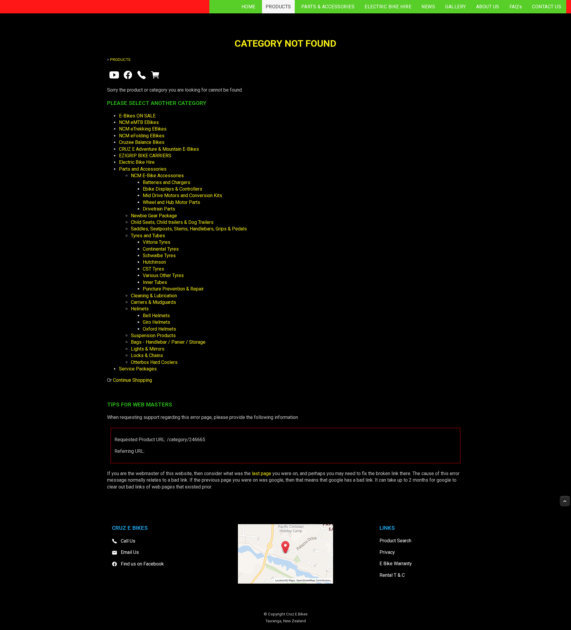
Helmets (140, 309)
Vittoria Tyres (156, 242)
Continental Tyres (161, 249)
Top (565, 501)
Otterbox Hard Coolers (154, 362)
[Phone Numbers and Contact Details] (141, 76)
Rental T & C (392, 575)
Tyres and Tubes (148, 235)
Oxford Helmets (159, 329)
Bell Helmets (156, 315)
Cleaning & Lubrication (154, 295)
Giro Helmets (156, 322)
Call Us (128, 541)
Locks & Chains (147, 355)
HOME (248, 7)
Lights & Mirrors (147, 349)
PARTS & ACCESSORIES (328, 7)
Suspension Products (153, 335)
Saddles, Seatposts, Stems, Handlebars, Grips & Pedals (189, 229)
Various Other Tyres (163, 275)
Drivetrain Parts (159, 209)
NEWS (428, 7)
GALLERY (455, 7)
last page (261, 473)
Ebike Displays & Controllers (172, 189)
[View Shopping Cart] (155, 76)
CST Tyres (153, 269)
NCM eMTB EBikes (139, 122)
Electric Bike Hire (137, 162)
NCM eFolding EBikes (141, 136)
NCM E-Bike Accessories (157, 175)
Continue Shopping (132, 380)
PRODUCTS (278, 7)
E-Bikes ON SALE (137, 116)
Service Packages (138, 369)
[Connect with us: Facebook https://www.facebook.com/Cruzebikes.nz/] (128, 76)
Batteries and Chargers (166, 182)
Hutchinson (154, 262)
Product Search (395, 540)
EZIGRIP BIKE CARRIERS (145, 155)
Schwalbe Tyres (159, 255)
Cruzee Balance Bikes (141, 142)
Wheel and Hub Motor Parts (171, 202)
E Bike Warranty (395, 563)
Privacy (387, 552)
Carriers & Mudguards (153, 302)
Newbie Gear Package (154, 216)
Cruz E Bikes (297, 614)
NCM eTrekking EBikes (143, 129)
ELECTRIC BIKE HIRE (388, 7)
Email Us (130, 552)
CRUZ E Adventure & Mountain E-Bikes (159, 149)
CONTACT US (546, 7)
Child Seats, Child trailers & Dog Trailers (172, 222)
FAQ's (515, 7)
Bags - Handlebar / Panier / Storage (168, 342)
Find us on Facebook (142, 564)
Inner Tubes (155, 282)
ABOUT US (487, 7)
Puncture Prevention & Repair (173, 289)
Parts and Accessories (143, 169)
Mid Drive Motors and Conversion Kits (182, 195)
